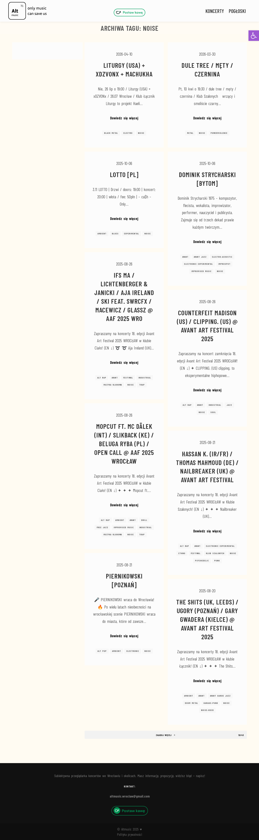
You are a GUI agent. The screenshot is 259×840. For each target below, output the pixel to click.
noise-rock (207, 710)
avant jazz (200, 257)
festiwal (128, 377)
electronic (132, 651)
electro (128, 133)
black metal (111, 133)
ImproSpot (224, 264)
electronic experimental (198, 264)
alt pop (102, 651)
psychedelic (202, 560)
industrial (144, 377)
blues (115, 233)
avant (185, 257)
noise (141, 133)
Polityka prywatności (129, 834)
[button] (253, 35)
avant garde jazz (220, 696)
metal (190, 133)
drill (144, 520)
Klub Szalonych (215, 553)
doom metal (191, 703)
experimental (131, 233)
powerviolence (219, 133)
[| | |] (129, 12)
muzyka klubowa (113, 384)
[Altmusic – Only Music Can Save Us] (27, 11)
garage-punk (211, 703)
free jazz (102, 527)
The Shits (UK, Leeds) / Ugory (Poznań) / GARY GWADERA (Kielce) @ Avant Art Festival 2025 (207, 619)
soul (213, 412)
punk (217, 560)
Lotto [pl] (124, 174)
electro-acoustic (222, 257)
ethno (181, 553)
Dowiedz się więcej (124, 118)
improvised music (201, 271)
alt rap (101, 377)
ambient (102, 233)
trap (142, 384)
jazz (229, 405)
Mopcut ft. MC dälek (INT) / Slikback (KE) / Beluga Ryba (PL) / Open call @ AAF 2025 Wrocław (124, 443)
